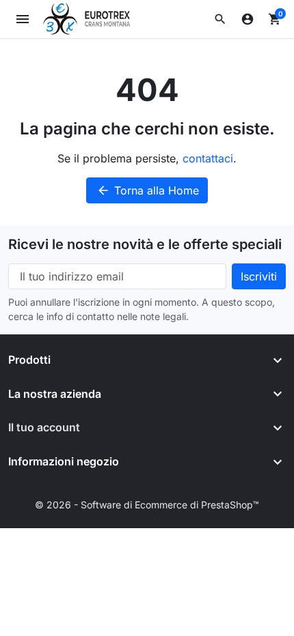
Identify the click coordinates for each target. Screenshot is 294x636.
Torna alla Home (147, 190)
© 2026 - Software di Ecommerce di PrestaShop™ (147, 504)
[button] (220, 19)
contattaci (208, 158)
